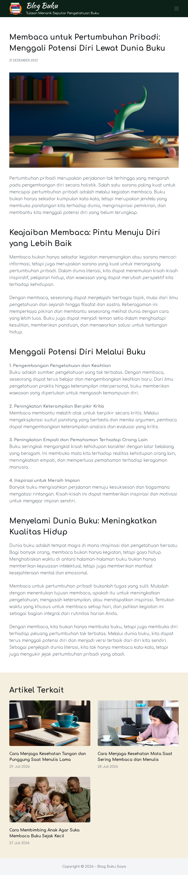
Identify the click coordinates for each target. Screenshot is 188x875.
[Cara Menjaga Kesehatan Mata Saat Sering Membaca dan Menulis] (138, 723)
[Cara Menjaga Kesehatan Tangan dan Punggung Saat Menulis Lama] (49, 723)
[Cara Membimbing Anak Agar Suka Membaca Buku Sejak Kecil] (49, 799)
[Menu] (176, 8)
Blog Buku (42, 5)
